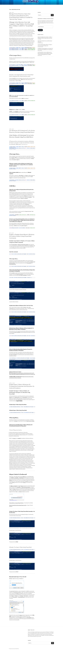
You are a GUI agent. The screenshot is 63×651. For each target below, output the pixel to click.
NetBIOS (16, 111)
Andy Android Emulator (26, 487)
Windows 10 (17, 397)
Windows (19, 244)
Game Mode (14, 244)
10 (21, 244)
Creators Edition (25, 244)
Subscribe (40, 30)
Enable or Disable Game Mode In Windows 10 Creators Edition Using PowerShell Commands (21, 236)
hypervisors (20, 399)
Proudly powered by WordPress (14, 648)
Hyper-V (24, 476)
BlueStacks (21, 477)
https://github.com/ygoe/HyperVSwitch (16, 502)
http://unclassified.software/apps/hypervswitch (17, 505)
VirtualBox (16, 477)
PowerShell (25, 397)
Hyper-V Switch (19, 400)
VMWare (12, 477)
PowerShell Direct (12, 264)
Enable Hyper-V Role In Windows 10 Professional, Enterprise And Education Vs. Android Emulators (21, 386)
